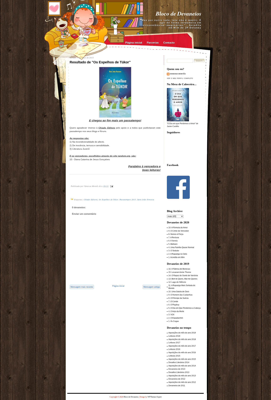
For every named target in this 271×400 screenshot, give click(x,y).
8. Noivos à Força (175, 234)
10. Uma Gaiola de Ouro (178, 291)
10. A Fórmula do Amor (178, 227)
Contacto (169, 42)
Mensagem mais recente (82, 287)
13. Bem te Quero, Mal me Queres (182, 279)
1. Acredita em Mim (176, 257)
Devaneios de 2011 (176, 385)
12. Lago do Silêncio (177, 282)
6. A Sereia (173, 241)
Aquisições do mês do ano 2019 (182, 333)
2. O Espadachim (175, 318)
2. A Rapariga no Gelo (177, 254)
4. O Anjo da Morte (176, 311)
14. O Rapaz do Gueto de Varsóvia (183, 275)
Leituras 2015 (174, 356)
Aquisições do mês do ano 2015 (182, 359)
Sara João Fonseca (145, 199)
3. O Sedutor (173, 251)
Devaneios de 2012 (176, 379)
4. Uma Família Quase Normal (181, 247)
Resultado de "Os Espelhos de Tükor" (100, 62)
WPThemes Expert (155, 397)
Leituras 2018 (174, 336)
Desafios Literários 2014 (178, 362)
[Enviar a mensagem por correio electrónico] (111, 186)
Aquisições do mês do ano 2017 (182, 346)
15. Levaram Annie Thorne (179, 272)
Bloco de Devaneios (178, 13)
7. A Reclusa (173, 237)
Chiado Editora (91, 199)
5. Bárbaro (172, 244)
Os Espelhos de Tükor (108, 199)
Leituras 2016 (174, 349)
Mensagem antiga (151, 287)
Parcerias (153, 42)
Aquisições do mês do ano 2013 (182, 376)
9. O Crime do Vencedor (178, 231)
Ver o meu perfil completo (180, 78)
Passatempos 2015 (128, 199)
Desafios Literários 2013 (178, 372)
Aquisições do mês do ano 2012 (182, 382)
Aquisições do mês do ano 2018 (182, 339)
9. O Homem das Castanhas (180, 295)
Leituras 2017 (174, 343)
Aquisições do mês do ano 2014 (182, 366)
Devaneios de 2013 (176, 369)
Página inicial (133, 42)
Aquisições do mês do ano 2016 (182, 352)
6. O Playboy (173, 305)
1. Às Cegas (173, 321)
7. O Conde (173, 301)
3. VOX (171, 315)
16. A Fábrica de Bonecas (179, 269)
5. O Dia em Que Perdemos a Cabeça (184, 308)
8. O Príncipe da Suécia (178, 298)
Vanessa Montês (178, 74)
